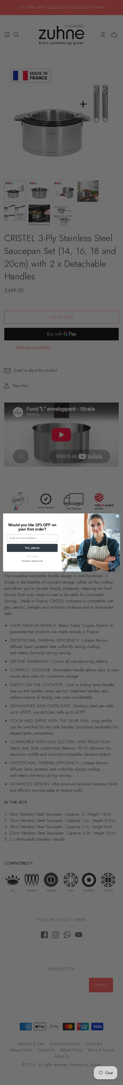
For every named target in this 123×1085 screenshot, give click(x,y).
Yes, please (32, 547)
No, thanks (32, 556)
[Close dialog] (117, 516)
